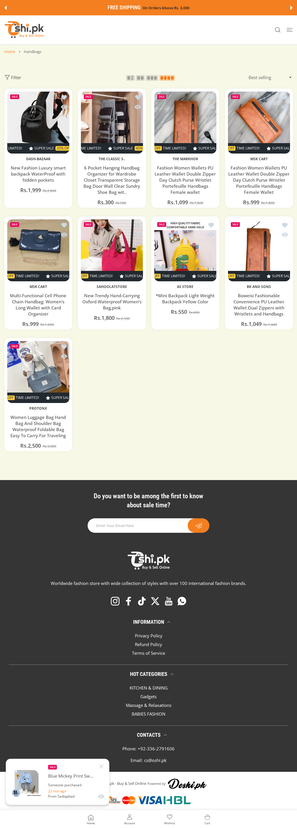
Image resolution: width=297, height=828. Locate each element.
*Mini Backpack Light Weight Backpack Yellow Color (185, 298)
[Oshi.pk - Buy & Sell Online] (24, 30)
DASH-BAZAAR (38, 159)
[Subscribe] (198, 525)
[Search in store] (278, 30)
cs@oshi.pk (155, 760)
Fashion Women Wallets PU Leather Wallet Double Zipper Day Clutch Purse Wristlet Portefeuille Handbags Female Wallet (258, 180)
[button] (5, 8)
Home (9, 51)
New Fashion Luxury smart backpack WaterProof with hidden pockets (38, 174)
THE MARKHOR (185, 159)
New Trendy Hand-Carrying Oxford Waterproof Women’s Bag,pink (111, 302)
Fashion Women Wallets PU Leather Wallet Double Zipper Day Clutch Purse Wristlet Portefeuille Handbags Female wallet (185, 180)
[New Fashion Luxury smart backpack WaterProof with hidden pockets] (38, 123)
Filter (16, 77)
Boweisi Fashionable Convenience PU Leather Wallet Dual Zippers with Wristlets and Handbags (258, 305)
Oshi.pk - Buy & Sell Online (123, 783)
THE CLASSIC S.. (112, 159)
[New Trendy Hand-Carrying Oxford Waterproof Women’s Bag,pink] (112, 250)
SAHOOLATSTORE (112, 286)
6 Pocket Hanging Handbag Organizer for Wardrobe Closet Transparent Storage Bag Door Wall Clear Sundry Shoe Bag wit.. (112, 180)
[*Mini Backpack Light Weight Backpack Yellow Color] (185, 250)
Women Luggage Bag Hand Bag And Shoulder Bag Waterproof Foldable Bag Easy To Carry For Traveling (38, 426)
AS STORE (185, 286)
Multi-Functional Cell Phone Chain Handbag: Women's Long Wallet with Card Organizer (38, 305)
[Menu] (290, 30)
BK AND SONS (259, 286)
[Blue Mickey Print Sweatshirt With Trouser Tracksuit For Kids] (27, 782)
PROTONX (38, 408)
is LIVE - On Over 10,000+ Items (169, 8)
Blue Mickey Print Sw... (70, 776)
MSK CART (258, 159)
